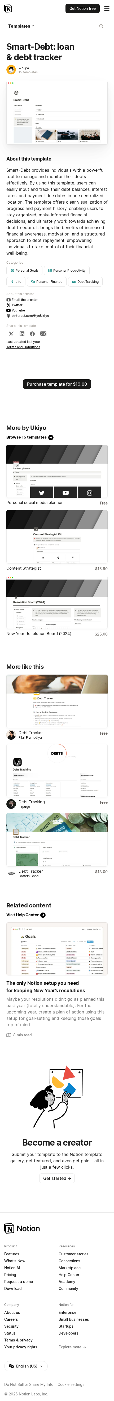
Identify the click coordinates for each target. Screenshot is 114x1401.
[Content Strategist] (57, 536)
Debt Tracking (32, 801)
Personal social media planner (34, 502)
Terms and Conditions (23, 347)
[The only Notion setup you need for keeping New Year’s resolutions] (57, 949)
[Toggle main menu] (107, 8)
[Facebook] (32, 334)
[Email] (43, 334)
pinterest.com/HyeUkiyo (30, 316)
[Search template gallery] (101, 26)
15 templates (28, 72)
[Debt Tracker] (57, 701)
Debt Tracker (31, 732)
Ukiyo (24, 67)
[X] (11, 334)
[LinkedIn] (22, 334)
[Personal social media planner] (57, 471)
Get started (57, 1178)
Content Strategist (23, 568)
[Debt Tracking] (57, 770)
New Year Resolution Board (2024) (38, 633)
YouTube (18, 310)
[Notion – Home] (8, 8)
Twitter (17, 305)
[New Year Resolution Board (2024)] (57, 602)
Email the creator (25, 300)
